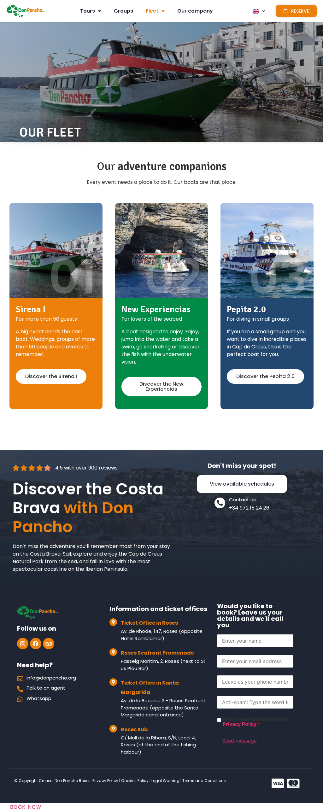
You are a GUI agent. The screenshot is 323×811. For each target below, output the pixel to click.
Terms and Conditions (204, 780)
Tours (87, 11)
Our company (195, 11)
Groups (123, 11)
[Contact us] (219, 503)
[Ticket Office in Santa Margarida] (113, 682)
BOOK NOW (25, 807)
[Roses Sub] (113, 728)
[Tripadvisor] (48, 643)
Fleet (152, 11)
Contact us (242, 499)
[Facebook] (35, 643)
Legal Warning (165, 780)
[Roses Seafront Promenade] (113, 652)
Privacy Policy (239, 724)
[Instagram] (22, 643)
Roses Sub (134, 729)
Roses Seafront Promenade (157, 652)
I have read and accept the (255, 721)
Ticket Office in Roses (149, 623)
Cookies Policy (134, 780)
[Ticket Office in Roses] (113, 622)
